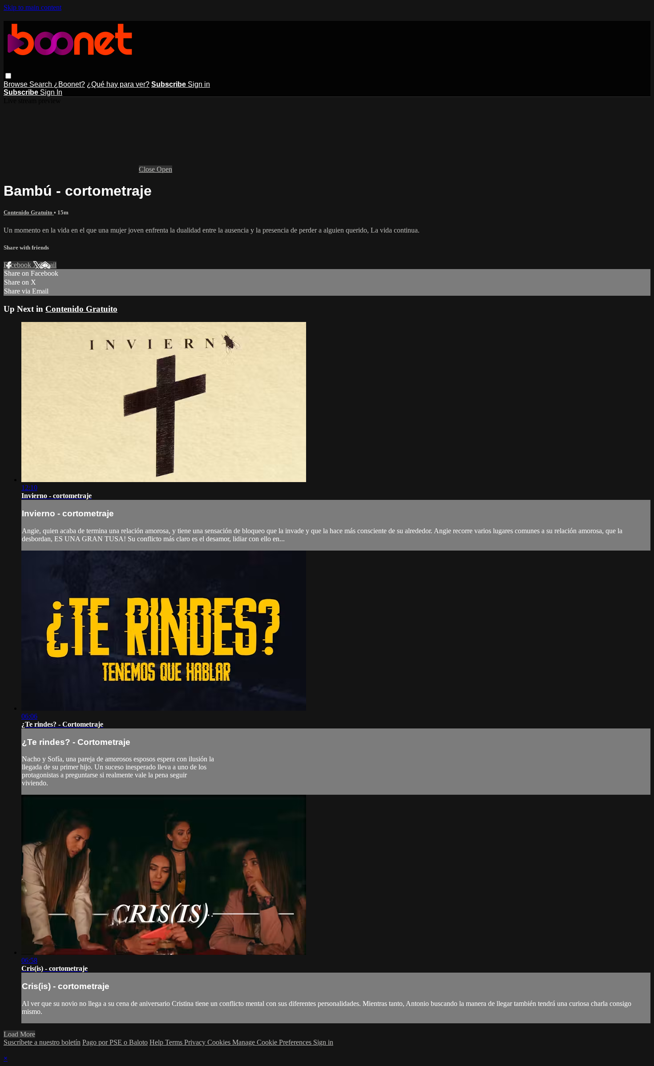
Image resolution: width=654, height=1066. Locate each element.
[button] (8, 76)
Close (148, 169)
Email (48, 265)
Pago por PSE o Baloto (115, 1042)
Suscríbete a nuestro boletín (42, 1042)
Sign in (199, 84)
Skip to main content (32, 7)
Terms (174, 1042)
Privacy (195, 1042)
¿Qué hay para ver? (118, 84)
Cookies (219, 1042)
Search (41, 84)
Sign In (51, 92)
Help (157, 1042)
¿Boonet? (69, 84)
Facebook (18, 265)
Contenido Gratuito (29, 212)
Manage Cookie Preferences (272, 1042)
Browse (16, 84)
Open (164, 169)
